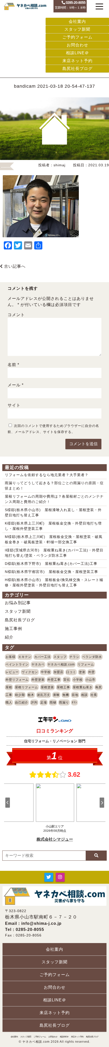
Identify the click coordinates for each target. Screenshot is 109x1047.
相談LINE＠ (77, 53)
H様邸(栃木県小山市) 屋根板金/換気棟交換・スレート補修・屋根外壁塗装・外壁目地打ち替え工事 (54, 582)
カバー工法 (42, 657)
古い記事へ (14, 266)
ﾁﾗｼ (74, 702)
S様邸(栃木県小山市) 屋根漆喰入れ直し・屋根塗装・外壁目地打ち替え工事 (53, 512)
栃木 (31, 695)
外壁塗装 (38, 679)
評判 (34, 702)
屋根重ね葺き (83, 687)
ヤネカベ (38, 664)
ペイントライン (17, 664)
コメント (16, 315)
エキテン (24, 657)
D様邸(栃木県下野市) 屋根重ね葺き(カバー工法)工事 (51, 564)
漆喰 (56, 695)
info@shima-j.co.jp (41, 923)
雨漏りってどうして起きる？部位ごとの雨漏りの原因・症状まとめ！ (54, 485)
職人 (9, 702)
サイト (14, 405)
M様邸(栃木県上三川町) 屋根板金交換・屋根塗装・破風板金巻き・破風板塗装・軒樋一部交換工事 (53, 539)
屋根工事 (63, 687)
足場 (43, 702)
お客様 (10, 657)
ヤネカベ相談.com (61, 664)
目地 (75, 695)
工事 (9, 695)
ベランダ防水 (92, 657)
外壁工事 (54, 679)
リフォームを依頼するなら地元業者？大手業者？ (46, 475)
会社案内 (77, 21)
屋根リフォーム (26, 687)
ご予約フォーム (77, 37)
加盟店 (58, 672)
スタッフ (60, 657)
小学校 (78, 679)
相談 (84, 695)
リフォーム (86, 664)
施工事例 (13, 628)
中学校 (46, 672)
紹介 (9, 637)
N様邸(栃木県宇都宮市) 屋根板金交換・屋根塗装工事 (51, 572)
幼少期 (20, 695)
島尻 (98, 687)
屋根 (9, 687)
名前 (13, 365)
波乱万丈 (43, 695)
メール (16, 385)
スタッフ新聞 (77, 29)
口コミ (71, 672)
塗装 (82, 672)
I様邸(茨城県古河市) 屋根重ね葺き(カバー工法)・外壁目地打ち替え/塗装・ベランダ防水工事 (54, 552)
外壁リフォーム (17, 679)
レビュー (12, 672)
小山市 (90, 679)
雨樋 (53, 702)
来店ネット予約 (77, 61)
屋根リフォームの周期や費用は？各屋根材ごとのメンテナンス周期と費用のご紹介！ (54, 499)
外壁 (91, 672)
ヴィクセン (30, 672)
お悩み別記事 (18, 603)
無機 (65, 695)
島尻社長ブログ (77, 68)
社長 (93, 695)
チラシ (74, 657)
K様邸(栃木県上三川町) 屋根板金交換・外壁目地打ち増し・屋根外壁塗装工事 (53, 526)
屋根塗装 (47, 687)
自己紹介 (21, 702)
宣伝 (66, 679)
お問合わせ (77, 45)
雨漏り (64, 702)
